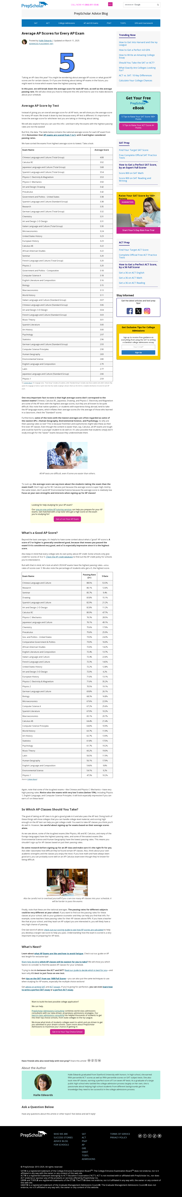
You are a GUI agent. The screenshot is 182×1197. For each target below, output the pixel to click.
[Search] (158, 5)
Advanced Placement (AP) (41, 43)
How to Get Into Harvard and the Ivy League (138, 43)
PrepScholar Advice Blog (91, 13)
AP (83, 1145)
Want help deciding (55, 961)
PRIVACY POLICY (118, 1137)
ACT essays (55, 986)
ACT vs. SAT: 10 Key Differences (135, 75)
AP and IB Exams (91, 23)
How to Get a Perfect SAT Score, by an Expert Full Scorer (138, 166)
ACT (48, 23)
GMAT (85, 1152)
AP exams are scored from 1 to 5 (59, 135)
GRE (84, 1148)
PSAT (109, 23)
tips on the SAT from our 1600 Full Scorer (46, 978)
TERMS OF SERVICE (120, 1134)
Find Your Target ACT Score (133, 249)
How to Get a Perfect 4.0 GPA (134, 49)
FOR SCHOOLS (61, 1145)
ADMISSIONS (88, 1159)
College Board (28, 383)
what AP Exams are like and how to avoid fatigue (58, 953)
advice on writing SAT (35, 986)
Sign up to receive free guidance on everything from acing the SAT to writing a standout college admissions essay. (138, 339)
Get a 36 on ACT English (131, 272)
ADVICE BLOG (61, 1141)
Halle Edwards (45, 40)
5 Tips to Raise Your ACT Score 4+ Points (138, 126)
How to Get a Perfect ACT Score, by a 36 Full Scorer (138, 266)
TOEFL (123, 23)
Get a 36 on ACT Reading (132, 282)
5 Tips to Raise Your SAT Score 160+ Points (138, 117)
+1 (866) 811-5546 (90, 4)
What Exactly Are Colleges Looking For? (137, 69)
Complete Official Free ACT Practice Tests (138, 256)
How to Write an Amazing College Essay (137, 56)
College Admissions (66, 23)
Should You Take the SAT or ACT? (136, 62)
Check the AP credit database (59, 556)
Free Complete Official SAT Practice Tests (138, 156)
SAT (36, 23)
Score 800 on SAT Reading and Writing (135, 179)
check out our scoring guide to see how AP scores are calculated (73, 929)
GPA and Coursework (144, 23)
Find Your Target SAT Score (133, 150)
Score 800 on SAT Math (131, 173)
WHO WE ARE (61, 1134)
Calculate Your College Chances (135, 80)
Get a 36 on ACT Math (130, 277)
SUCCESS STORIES (63, 1137)
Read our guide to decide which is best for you (86, 970)
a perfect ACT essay (63, 989)
